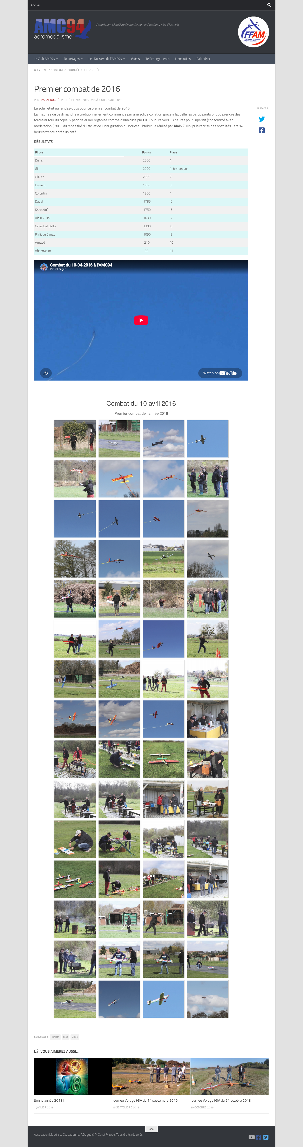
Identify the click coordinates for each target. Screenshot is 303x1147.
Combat (57, 70)
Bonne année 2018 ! (49, 1100)
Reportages (72, 59)
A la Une (41, 70)
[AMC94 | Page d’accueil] (63, 29)
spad (65, 1036)
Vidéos (135, 59)
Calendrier (203, 59)
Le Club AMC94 (44, 59)
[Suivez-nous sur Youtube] (251, 1137)
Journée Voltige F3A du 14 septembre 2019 (145, 1100)
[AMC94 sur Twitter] (266, 1137)
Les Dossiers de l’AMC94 (105, 59)
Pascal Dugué (49, 100)
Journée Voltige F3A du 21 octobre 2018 (220, 1100)
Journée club (77, 70)
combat (55, 1036)
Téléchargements (157, 59)
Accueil (35, 5)
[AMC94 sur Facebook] (259, 1137)
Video (75, 1036)
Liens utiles (183, 59)
